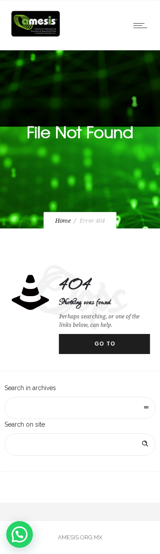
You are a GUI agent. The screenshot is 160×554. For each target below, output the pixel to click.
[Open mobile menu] (142, 25)
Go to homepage (113, 347)
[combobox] (80, 408)
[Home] (35, 36)
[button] (19, 534)
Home (63, 220)
